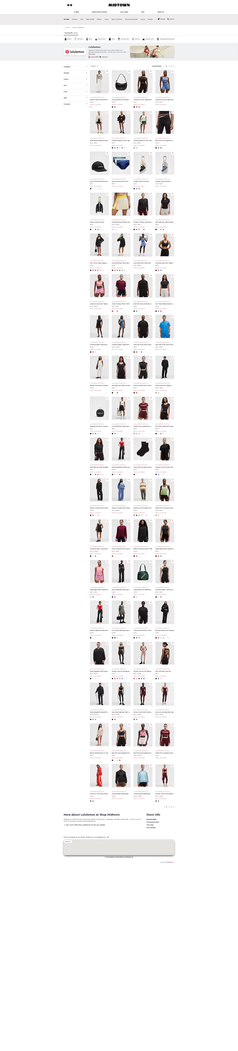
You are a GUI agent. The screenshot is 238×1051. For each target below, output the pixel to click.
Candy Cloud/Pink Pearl (93, 556)
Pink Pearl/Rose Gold (100, 229)
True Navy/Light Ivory (93, 801)
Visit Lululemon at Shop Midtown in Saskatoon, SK (119, 856)
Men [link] (81, 19)
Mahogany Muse (117, 392)
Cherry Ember (93, 270)
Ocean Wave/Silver (136, 188)
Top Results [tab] (71, 33)
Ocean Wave (117, 147)
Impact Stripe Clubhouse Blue (158, 392)
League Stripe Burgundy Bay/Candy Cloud (134, 433)
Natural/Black (136, 597)
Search (172, 19)
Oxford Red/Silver (139, 188)
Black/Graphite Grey (90, 678)
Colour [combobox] (66, 79)
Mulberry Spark (160, 229)
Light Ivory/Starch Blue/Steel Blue (95, 678)
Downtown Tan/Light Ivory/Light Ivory (117, 637)
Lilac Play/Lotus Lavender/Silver (93, 433)
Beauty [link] (99, 19)
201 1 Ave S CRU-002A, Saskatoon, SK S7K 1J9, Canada (85, 825)
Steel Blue (143, 678)
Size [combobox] (65, 85)
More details (150, 827)
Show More (92, 54)
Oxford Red (158, 270)
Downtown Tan (114, 474)
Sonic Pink (100, 270)
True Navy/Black (163, 229)
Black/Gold (112, 107)
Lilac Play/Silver (97, 229)
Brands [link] (150, 19)
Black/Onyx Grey (114, 637)
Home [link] (107, 19)
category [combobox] (67, 67)
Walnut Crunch (160, 311)
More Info (104, 56)
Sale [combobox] (65, 98)
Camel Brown (139, 515)
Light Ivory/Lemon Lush (112, 229)
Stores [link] (142, 19)
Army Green (134, 515)
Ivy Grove (122, 270)
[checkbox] (68, 39)
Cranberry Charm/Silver (95, 229)
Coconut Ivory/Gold (93, 229)
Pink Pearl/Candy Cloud (114, 229)
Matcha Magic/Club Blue (158, 678)
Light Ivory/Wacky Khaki (97, 188)
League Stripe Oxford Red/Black (136, 433)
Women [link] (74, 19)
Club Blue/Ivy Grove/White (134, 597)
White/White (117, 229)
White (93, 107)
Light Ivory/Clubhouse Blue (95, 188)
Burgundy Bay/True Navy (112, 311)
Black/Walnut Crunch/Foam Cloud (112, 719)
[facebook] (68, 5)
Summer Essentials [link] (131, 19)
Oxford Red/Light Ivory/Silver (95, 433)
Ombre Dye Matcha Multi (156, 515)
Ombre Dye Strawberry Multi (158, 515)
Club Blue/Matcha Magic (158, 147)
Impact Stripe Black (156, 392)
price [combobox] (65, 91)
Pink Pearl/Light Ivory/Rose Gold (97, 433)
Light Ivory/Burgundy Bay (93, 188)
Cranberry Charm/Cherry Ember (136, 556)
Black (134, 107)
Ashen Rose (134, 678)
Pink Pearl (119, 147)
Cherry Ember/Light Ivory (90, 801)
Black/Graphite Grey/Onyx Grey (112, 637)
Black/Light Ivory (156, 147)
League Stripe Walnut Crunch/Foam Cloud (139, 433)
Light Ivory (90, 107)
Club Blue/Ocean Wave (95, 556)
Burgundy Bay (136, 107)
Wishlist (162, 19)
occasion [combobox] (67, 104)
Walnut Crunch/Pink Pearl (160, 147)
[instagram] (71, 5)
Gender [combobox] (66, 73)
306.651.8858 (95, 56)
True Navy (122, 147)
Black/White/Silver (90, 433)
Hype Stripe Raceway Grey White (163, 637)
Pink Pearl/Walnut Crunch (160, 678)
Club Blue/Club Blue (93, 719)
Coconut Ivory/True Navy (158, 229)
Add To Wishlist (107, 71)
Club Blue (139, 229)
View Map (149, 825)
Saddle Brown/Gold (114, 107)
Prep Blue (134, 147)
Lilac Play (114, 147)
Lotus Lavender (160, 433)
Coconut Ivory (95, 515)
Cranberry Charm (139, 107)
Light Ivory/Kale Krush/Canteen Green (93, 678)
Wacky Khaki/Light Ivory (95, 719)
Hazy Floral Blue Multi (136, 678)
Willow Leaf (139, 637)
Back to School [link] (117, 19)
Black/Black (90, 719)
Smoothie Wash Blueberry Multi (136, 147)
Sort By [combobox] (93, 66)
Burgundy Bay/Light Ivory (156, 801)
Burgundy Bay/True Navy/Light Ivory (114, 719)
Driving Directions (152, 822)
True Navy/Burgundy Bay (117, 311)
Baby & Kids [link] (90, 19)
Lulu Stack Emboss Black (139, 678)
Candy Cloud (90, 597)
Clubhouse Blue (93, 597)
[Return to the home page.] (119, 5)
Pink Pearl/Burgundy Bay (100, 188)
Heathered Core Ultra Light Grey (97, 515)
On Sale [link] (66, 19)
